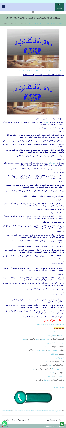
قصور (43, 350)
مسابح (55, 335)
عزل (63, 335)
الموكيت (25, 339)
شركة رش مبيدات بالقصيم (54, 420)
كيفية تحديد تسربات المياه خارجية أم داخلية (21, 410)
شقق (48, 350)
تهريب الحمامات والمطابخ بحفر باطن (54, 343)
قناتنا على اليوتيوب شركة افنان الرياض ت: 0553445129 (49, 324)
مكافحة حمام (47, 380)
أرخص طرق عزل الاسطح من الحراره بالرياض (16, 420)
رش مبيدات (50, 376)
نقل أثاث (62, 384)
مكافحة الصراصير (50, 373)
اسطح (60, 335)
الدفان (50, 365)
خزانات (49, 335)
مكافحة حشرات (60, 376)
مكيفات (43, 339)
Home (60, 23)
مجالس (38, 350)
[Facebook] (10, 426)
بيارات (52, 354)
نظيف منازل (60, 369)
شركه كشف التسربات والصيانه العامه (35, 23)
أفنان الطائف (52, 163)
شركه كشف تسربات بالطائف (37, 410)
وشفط (57, 354)
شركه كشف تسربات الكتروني (40, 70)
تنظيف (47, 339)
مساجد (47, 347)
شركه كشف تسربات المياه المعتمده (51, 23)
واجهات (53, 369)
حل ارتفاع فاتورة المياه (58, 358)
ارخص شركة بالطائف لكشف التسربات (52, 410)
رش (58, 373)
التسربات (46, 122)
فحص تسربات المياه (59, 387)
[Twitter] (5, 426)
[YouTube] (3, 426)
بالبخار (46, 361)
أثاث (57, 347)
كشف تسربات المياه (59, 332)
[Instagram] (8, 426)
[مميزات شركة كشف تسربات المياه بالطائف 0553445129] (33, 48)
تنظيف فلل (55, 350)
